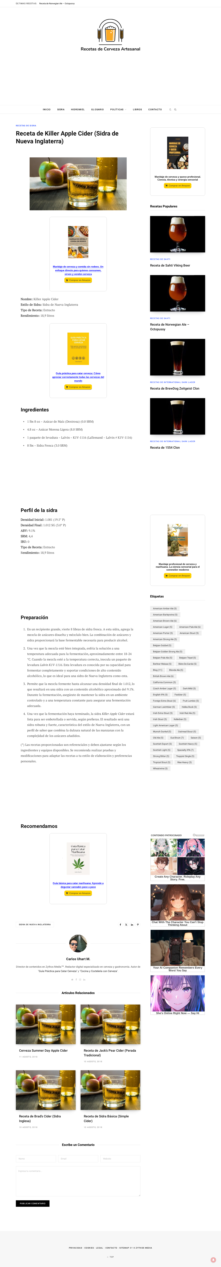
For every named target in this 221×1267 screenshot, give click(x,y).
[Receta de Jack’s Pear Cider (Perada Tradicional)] (110, 1024)
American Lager (162, 627)
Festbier (180, 694)
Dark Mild (189, 688)
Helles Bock (189, 707)
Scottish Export (162, 744)
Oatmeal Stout (187, 731)
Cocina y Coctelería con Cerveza (99, 971)
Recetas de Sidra (26, 126)
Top (111, 1257)
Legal (99, 1248)
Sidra (61, 109)
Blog (157, 670)
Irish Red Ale (187, 713)
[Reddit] (7, 189)
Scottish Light (161, 750)
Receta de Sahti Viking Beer (170, 265)
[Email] (7, 172)
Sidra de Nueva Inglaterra (35, 924)
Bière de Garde (187, 664)
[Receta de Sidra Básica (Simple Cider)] (110, 1090)
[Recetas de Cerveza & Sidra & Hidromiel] (110, 35)
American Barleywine (165, 614)
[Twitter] (7, 163)
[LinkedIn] (7, 180)
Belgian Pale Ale (162, 657)
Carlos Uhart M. (78, 959)
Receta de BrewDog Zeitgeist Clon (174, 388)
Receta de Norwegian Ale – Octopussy (57, 3)
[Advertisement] (110, 80)
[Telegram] (7, 198)
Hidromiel (78, 109)
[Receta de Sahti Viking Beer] (177, 234)
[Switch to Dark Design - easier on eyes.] (170, 109)
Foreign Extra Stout (164, 700)
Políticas (116, 109)
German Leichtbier (164, 707)
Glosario (97, 109)
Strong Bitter (161, 756)
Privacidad (75, 1248)
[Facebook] (7, 155)
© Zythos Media (142, 1248)
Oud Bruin (177, 737)
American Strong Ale (165, 639)
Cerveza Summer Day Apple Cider (43, 1050)
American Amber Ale (165, 608)
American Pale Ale (190, 627)
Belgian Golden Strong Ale (167, 651)
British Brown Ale (163, 676)
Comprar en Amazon (79, 280)
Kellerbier (180, 719)
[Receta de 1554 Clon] (177, 416)
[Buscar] (175, 109)
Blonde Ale (176, 670)
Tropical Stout (161, 762)
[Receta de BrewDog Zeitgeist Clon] (177, 357)
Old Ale (158, 737)
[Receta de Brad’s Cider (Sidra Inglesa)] (46, 1090)
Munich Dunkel (162, 731)
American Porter (163, 633)
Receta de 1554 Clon (165, 447)
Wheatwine (160, 768)
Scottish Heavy (188, 744)
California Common (164, 682)
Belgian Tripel (187, 657)
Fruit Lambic (191, 700)
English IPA (160, 694)
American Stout (189, 633)
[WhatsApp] (7, 206)
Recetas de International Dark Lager (172, 382)
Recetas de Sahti (160, 259)
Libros (137, 109)
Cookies (89, 1248)
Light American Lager (165, 725)
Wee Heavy (184, 762)
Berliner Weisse (162, 664)
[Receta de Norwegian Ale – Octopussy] (177, 293)
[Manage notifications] (213, 1259)
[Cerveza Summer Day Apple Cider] (46, 1024)
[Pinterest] (137, 924)
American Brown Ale (165, 620)
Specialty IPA (185, 750)
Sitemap (124, 1248)
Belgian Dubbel (162, 645)
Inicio (47, 109)
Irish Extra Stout (163, 713)
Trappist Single (185, 756)
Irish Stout (160, 719)
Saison (196, 737)
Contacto (155, 109)
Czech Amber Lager (164, 688)
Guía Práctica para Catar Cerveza (57, 971)
